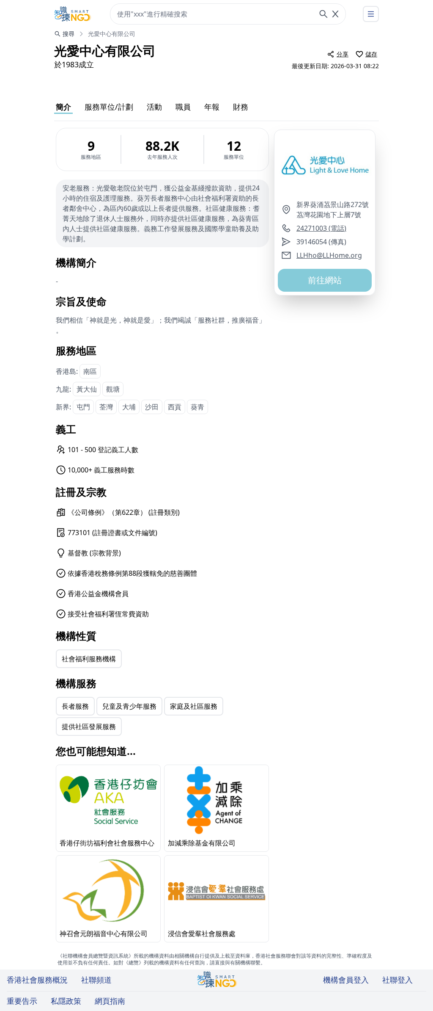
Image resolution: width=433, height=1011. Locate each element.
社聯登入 (397, 980)
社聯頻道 (96, 980)
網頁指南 (110, 1001)
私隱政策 (66, 1001)
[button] (325, 164)
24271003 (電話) (321, 228)
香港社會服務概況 (37, 980)
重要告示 (22, 1001)
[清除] (335, 14)
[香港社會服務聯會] (72, 14)
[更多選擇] (371, 14)
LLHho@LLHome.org (329, 255)
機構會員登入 (346, 980)
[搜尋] (323, 14)
